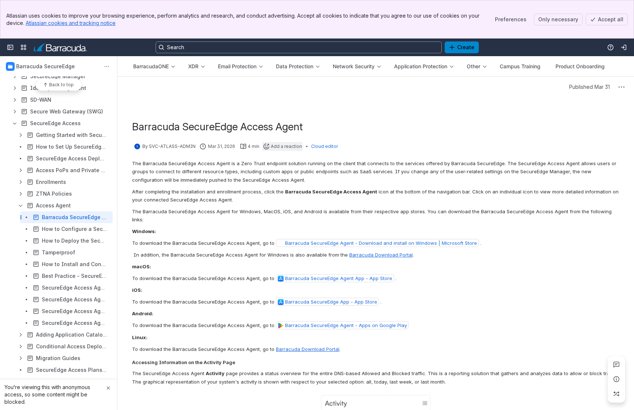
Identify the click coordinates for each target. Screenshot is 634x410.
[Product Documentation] (60, 47)
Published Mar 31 (589, 87)
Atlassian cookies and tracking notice (71, 23)
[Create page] (616, 394)
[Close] (108, 388)
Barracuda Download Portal (381, 255)
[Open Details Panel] (616, 379)
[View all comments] (616, 364)
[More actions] (106, 66)
